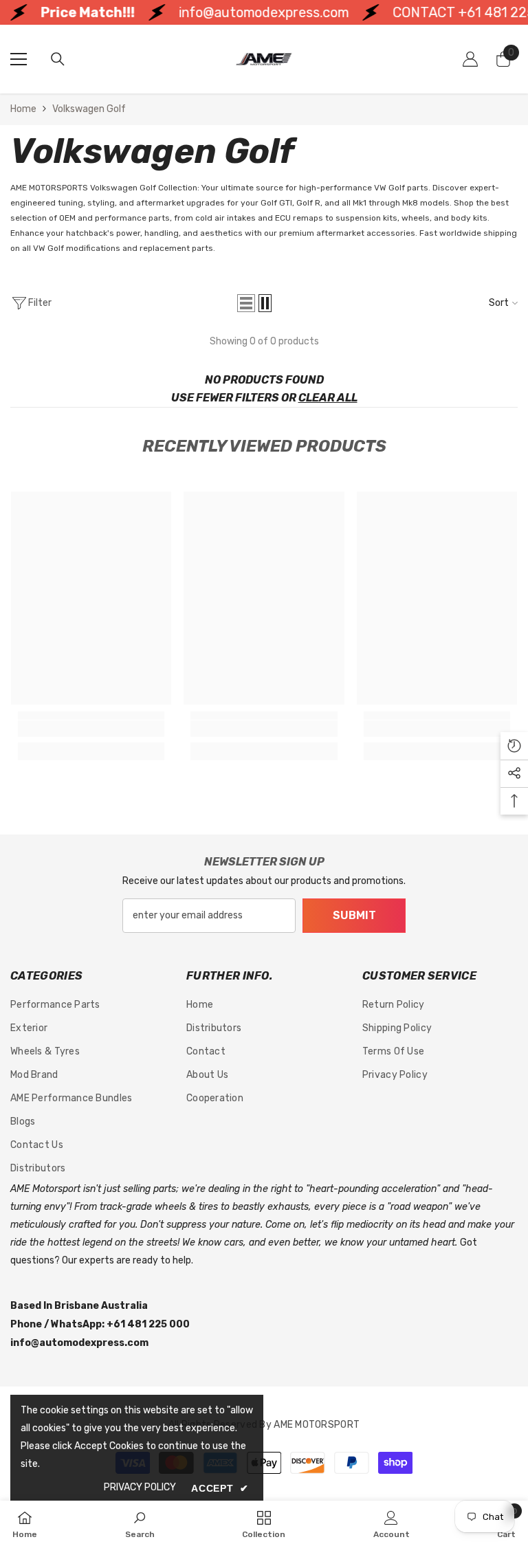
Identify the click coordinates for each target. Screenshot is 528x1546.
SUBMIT (354, 915)
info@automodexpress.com (245, 12)
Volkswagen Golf (89, 109)
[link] (91, 728)
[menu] (18, 59)
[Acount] (470, 59)
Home (23, 109)
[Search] (58, 59)
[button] (246, 303)
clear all (328, 397)
